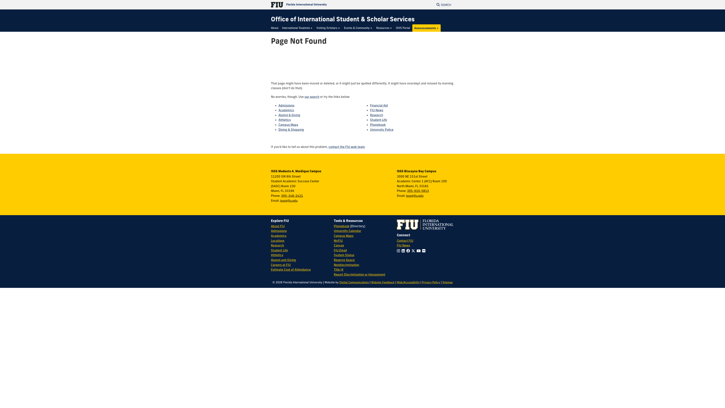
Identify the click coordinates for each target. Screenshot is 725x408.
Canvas (339, 245)
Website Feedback (383, 282)
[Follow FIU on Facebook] (408, 250)
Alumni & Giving (289, 115)
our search (312, 97)
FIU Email (340, 250)
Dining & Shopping (291, 129)
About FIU (278, 226)
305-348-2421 (292, 196)
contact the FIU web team (347, 147)
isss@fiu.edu (289, 200)
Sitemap (447, 282)
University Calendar (347, 231)
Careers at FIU (281, 265)
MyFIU (338, 241)
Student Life (378, 120)
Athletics (284, 120)
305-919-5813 (418, 191)
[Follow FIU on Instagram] (399, 250)
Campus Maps (288, 125)
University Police (381, 129)
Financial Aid (379, 105)
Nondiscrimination (346, 265)
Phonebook (378, 125)
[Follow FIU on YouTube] (419, 250)
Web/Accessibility (408, 282)
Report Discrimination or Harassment (359, 274)
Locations (277, 241)
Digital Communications (354, 282)
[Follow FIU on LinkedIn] (404, 250)
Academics (286, 110)
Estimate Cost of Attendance (291, 269)
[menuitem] (275, 28)
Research (376, 115)
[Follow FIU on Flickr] (424, 250)
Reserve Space (344, 260)
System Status (344, 255)
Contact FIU (405, 241)
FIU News (376, 110)
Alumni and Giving (283, 260)
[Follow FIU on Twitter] (413, 250)
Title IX (338, 269)
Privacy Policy (431, 282)
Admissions (286, 105)
